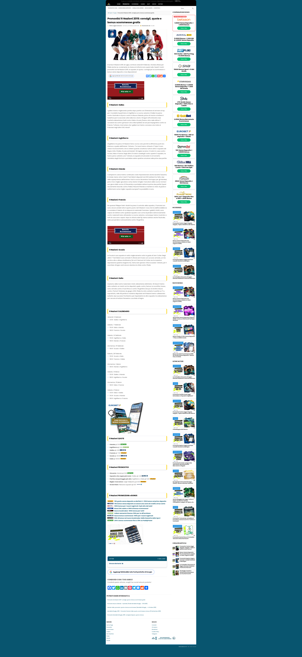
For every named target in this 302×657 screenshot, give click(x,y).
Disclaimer (155, 629)
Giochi (154, 4)
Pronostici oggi (112, 8)
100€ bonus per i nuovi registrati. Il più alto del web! (133, 506)
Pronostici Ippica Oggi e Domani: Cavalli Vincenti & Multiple (183, 260)
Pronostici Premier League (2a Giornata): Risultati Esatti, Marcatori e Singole (182, 464)
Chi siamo (154, 627)
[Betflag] (184, 52)
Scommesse (135, 4)
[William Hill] (184, 164)
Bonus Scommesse (178, 229)
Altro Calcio (177, 212)
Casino (143, 4)
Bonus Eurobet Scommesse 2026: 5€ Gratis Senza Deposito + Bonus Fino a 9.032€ (183, 355)
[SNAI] (184, 67)
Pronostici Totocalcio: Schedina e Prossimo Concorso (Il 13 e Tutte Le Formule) (184, 519)
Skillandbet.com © (183, 646)
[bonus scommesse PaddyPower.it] (123, 444)
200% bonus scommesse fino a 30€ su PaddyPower (133, 520)
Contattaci (157, 8)
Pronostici (126, 4)
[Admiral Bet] (184, 36)
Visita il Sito (184, 28)
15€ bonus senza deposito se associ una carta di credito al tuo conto (139, 504)
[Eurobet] (184, 133)
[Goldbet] (184, 117)
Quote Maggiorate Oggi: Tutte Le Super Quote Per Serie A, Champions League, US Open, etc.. (183, 500)
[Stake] (184, 100)
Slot (148, 4)
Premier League (177, 452)
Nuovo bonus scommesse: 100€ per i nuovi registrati (133, 516)
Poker (108, 636)
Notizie (160, 4)
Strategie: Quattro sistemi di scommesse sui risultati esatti (187, 572)
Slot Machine (110, 634)
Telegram (154, 634)
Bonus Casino (177, 306)
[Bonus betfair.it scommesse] (124, 453)
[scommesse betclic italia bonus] (110, 506)
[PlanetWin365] (184, 195)
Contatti (154, 625)
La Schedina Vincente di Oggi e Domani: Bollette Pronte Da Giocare (184, 277)
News (110, 4)
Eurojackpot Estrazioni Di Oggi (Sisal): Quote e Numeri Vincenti (183, 482)
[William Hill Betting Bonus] (145, 476)
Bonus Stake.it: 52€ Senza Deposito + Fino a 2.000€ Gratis (184, 337)
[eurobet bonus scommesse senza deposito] (125, 433)
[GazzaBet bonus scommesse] (110, 518)
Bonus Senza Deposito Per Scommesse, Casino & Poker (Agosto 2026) (182, 242)
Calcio (175, 383)
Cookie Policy (155, 631)
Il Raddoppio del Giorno (180, 429)
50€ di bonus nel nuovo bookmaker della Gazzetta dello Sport (137, 518)
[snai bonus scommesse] (123, 450)
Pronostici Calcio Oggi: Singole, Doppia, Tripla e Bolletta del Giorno (184, 223)
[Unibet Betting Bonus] (126, 447)
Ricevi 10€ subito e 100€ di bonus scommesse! (131, 508)
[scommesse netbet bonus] (110, 511)
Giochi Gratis (148, 8)
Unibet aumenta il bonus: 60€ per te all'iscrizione (132, 513)
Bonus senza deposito (125, 8)
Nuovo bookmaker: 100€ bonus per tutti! (129, 511)
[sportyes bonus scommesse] (140, 485)
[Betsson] (184, 21)
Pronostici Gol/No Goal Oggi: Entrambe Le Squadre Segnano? (183, 395)
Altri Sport (176, 248)
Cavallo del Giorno (138, 8)
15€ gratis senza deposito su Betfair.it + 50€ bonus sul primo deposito (140, 501)
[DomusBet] (184, 148)
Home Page (110, 625)
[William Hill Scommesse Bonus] (110, 516)
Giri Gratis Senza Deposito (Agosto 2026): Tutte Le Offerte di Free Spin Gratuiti (184, 319)
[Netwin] (184, 179)
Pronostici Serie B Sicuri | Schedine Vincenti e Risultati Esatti (183, 537)
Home (118, 4)
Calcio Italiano (177, 526)
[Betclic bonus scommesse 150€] (125, 99)
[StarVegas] (184, 83)
